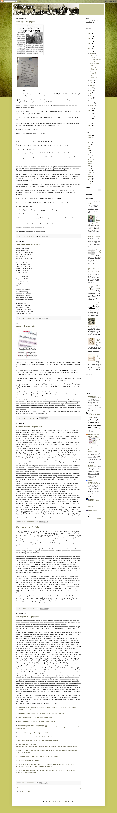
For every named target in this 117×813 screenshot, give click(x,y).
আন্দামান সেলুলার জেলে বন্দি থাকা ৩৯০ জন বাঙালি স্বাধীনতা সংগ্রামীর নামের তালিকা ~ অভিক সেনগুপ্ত (93, 271)
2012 (90, 121)
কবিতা (89, 144)
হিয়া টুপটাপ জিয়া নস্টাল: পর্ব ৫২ (94, 397)
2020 (90, 46)
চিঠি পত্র (90, 155)
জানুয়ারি (92, 105)
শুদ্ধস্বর (90, 413)
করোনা (89, 146)
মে (90, 95)
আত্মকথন (90, 140)
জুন (91, 93)
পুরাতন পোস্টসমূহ (76, 788)
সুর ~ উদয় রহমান (98, 303)
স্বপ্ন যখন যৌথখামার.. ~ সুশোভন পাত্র (29, 426)
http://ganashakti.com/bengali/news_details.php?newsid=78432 (36, 721)
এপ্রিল (91, 98)
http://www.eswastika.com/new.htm (28, 760)
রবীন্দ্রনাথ (90, 170)
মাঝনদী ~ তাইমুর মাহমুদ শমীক (98, 356)
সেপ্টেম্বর (92, 85)
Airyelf (49, 801)
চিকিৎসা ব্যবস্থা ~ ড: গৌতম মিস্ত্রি (27, 527)
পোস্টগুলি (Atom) (26, 791)
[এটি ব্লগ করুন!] (42, 236)
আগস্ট (91, 88)
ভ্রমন (89, 168)
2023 (90, 39)
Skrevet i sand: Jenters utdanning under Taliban (94, 416)
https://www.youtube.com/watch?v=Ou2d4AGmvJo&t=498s (35, 737)
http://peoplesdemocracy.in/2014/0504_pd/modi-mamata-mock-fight (37, 740)
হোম (49, 788)
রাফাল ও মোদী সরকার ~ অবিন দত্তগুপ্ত (29, 326)
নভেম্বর (92, 80)
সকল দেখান (99, 518)
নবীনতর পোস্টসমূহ (20, 788)
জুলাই (91, 90)
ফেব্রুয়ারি (92, 103)
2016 (90, 111)
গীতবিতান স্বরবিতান (92, 510)
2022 (90, 41)
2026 (90, 31)
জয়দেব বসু (90, 161)
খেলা (89, 150)
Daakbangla (92, 396)
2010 (90, 126)
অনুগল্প (89, 137)
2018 (90, 51)
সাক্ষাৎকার (90, 174)
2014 (90, 116)
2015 (90, 113)
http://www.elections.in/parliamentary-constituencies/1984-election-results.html (40, 713)
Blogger (65, 801)
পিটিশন (89, 166)
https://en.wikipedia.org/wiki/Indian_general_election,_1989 (34, 717)
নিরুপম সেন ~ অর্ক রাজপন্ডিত (25, 22)
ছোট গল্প (89, 159)
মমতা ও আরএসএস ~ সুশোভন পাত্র (27, 617)
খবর (89, 148)
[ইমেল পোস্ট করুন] (37, 236)
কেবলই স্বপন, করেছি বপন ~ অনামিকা (28, 244)
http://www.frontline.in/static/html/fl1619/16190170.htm (33, 725)
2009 (90, 128)
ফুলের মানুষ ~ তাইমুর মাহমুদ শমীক (98, 340)
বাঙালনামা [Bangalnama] (92, 481)
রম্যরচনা (90, 172)
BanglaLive (91, 450)
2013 (90, 118)
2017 (90, 108)
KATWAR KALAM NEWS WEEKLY (93, 435)
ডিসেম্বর (92, 53)
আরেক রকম (90, 506)
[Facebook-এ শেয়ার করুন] (45, 236)
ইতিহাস (89, 142)
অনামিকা (89, 135)
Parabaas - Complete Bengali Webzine (93, 500)
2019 (90, 49)
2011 (89, 123)
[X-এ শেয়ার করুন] (44, 236)
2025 (90, 34)
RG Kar (90, 183)
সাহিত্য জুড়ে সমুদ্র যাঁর (93, 451)
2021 (90, 44)
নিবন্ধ (89, 163)
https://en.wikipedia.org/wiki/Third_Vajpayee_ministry (33, 733)
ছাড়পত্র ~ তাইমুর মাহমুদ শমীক (98, 287)
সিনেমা (89, 176)
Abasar (90, 465)
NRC (89, 181)
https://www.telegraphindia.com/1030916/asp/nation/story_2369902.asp (39, 756)
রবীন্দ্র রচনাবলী (91, 515)
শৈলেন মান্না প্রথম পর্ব (93, 466)
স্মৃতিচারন (90, 179)
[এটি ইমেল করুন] (40, 236)
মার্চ (91, 100)
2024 (90, 36)
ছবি (88, 157)
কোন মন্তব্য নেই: (30, 236)
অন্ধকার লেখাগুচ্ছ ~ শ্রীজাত (94, 236)
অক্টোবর (92, 83)
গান (88, 153)
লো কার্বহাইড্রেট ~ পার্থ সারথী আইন (98, 252)
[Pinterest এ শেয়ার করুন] (47, 236)
